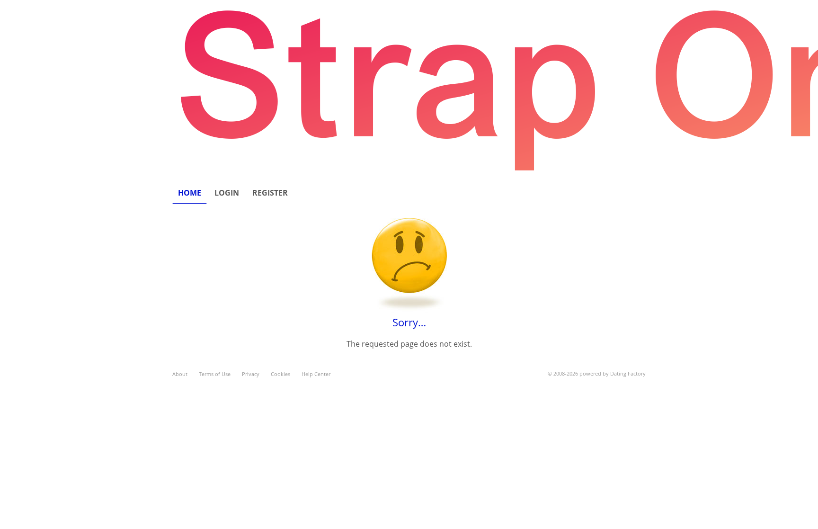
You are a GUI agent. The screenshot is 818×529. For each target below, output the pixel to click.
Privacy (250, 373)
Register (270, 193)
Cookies (280, 373)
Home (189, 193)
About (179, 373)
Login (226, 193)
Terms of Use (215, 373)
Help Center (316, 373)
